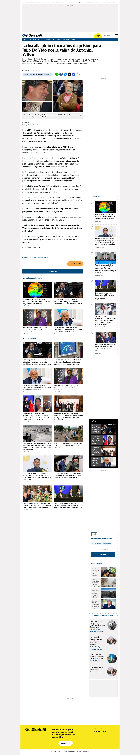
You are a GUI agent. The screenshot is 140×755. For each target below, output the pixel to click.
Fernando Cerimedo (45, 2)
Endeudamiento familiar (60, 2)
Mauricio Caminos (28, 422)
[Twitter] (69, 74)
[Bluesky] (65, 74)
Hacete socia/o (98, 36)
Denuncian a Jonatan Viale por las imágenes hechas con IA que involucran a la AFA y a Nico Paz (105, 347)
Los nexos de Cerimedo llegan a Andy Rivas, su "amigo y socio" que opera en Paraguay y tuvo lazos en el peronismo (105, 241)
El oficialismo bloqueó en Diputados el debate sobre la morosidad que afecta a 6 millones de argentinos (68, 362)
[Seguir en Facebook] (96, 731)
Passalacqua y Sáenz (80, 2)
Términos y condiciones (83, 751)
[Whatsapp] (57, 74)
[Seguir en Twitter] (94, 731)
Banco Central (37, 2)
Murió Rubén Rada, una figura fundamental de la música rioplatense (35, 329)
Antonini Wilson (43, 257)
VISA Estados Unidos (89, 2)
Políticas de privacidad (69, 751)
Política (26, 39)
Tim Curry (114, 2)
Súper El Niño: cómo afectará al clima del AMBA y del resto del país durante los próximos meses (96, 583)
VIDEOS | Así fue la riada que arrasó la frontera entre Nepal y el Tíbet (68, 444)
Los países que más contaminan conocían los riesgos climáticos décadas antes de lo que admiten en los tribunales (95, 604)
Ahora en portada (29, 338)
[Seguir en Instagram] (101, 731)
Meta (109, 2)
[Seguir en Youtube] (104, 731)
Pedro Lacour (58, 334)
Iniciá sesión (107, 35)
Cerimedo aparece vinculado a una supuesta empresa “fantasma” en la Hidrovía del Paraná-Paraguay (68, 475)
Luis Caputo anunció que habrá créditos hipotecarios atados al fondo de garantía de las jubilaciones (68, 505)
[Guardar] (78, 74)
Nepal (100, 2)
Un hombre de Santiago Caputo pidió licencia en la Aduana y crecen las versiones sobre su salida (68, 329)
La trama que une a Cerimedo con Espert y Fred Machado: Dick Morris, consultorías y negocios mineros (37, 505)
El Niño (96, 2)
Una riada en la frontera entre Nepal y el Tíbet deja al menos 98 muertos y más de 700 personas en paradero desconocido (37, 446)
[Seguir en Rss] (107, 731)
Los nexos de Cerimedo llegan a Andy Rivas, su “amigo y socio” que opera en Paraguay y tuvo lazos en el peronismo (37, 476)
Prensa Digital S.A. (56, 751)
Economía (33, 39)
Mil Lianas (66, 39)
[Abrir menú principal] (116, 35)
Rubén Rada (104, 2)
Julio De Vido (32, 257)
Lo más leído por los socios (32, 278)
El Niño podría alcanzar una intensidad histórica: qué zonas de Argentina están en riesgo (36, 301)
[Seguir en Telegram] (99, 731)
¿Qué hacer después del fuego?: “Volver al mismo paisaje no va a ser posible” (96, 593)
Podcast (73, 39)
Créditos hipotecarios (70, 2)
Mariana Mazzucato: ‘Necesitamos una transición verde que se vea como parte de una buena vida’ (96, 572)
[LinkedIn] (73, 74)
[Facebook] (61, 74)
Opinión (48, 39)
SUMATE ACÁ (65, 743)
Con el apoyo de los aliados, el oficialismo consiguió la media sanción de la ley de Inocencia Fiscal (68, 301)
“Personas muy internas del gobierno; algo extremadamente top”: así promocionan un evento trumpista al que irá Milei (36, 416)
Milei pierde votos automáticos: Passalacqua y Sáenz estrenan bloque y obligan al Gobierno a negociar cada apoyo (68, 416)
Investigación (56, 39)
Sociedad (41, 39)
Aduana (52, 2)
